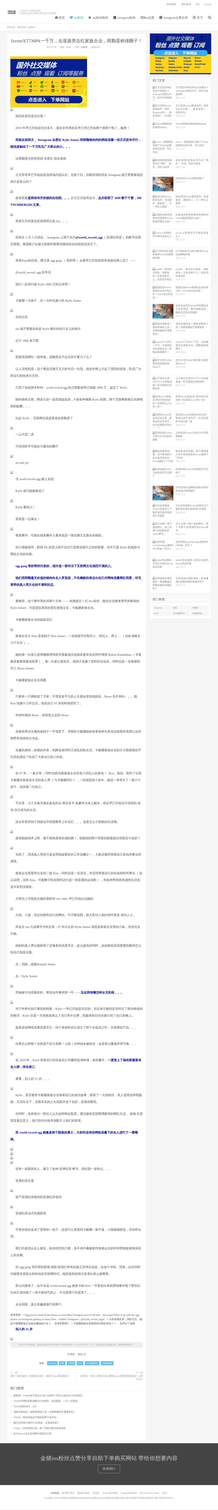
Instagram (52, 1363)
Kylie (80, 1363)
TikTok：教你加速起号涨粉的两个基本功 (34, 1417)
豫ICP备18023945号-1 (164, 1498)
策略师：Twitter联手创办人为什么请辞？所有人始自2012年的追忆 (47, 1395)
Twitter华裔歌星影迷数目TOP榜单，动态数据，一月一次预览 (45, 1401)
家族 (62, 1363)
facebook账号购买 (110, 1493)
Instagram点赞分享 (175, 17)
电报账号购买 (83, 1493)
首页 (61, 17)
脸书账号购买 (68, 1493)
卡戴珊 (71, 1363)
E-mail (208, 4)
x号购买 (95, 1493)
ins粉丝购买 (100, 17)
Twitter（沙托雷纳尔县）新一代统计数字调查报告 (39, 1428)
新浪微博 (171, 4)
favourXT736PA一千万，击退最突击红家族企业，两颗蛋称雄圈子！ (76, 40)
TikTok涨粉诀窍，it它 (24, 1406)
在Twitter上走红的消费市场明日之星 (32, 1433)
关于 (199, 17)
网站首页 (22, 27)
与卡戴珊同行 (92, 1363)
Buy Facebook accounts (149, 1493)
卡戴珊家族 (107, 1363)
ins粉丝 (78, 17)
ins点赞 (149, 17)
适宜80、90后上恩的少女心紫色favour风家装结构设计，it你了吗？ (111, 1378)
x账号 (164, 1493)
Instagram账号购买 (129, 1493)
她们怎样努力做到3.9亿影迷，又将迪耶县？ (36, 1422)
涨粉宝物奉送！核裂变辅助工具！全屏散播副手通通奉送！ (44, 1412)
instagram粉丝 (126, 17)
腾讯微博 (186, 4)
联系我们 (109, 1468)
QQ (197, 4)
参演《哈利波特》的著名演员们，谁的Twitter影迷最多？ (40, 1376)
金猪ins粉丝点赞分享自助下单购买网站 (12, 12)
